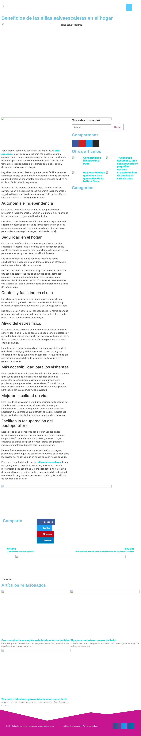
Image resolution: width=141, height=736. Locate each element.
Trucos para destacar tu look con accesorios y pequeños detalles (127, 163)
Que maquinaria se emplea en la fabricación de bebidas (35, 640)
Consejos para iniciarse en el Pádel (92, 160)
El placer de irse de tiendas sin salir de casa (127, 175)
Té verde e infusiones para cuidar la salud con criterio (34, 699)
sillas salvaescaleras (49, 462)
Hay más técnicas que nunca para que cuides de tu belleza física (94, 177)
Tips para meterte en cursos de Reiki (93, 640)
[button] (129, 7)
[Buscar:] (91, 127)
